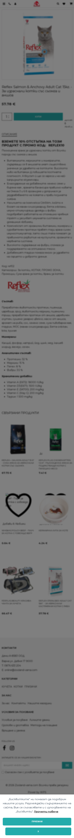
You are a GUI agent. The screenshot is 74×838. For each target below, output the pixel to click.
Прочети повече (46, 811)
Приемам (37, 821)
